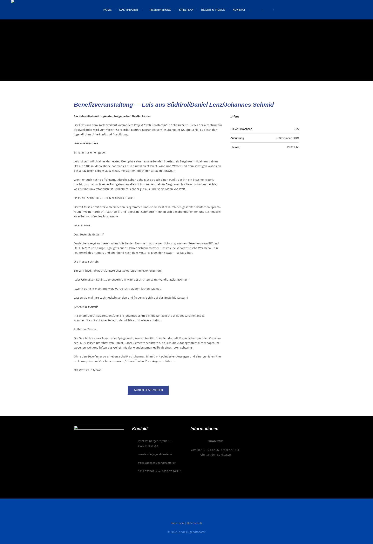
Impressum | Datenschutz (186, 523)
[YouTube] (194, 512)
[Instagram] (186, 512)
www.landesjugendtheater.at (155, 454)
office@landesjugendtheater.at (156, 462)
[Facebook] (179, 512)
